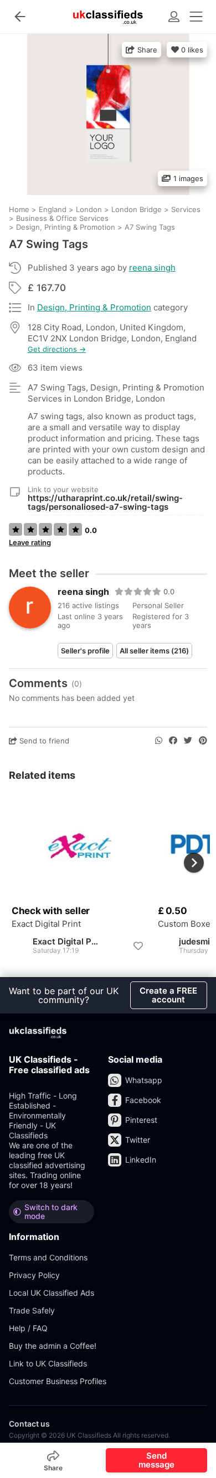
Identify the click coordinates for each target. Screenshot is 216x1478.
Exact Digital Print (46, 924)
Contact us (29, 1423)
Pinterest (141, 1120)
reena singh (152, 267)
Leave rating (30, 542)
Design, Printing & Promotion (94, 307)
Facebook (143, 1100)
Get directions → (57, 349)
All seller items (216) (154, 650)
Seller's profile (85, 650)
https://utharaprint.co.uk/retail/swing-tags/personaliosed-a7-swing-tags (105, 502)
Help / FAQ (28, 1328)
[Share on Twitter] (188, 740)
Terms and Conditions (48, 1257)
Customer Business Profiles (57, 1381)
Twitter (137, 1139)
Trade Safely (32, 1310)
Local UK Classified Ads (51, 1292)
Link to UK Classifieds (48, 1363)
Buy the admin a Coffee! (52, 1345)
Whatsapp (143, 1080)
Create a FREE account (168, 995)
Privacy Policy (34, 1275)
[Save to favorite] (138, 946)
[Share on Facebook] (173, 740)
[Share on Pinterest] (203, 740)
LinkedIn (140, 1159)
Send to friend (43, 740)
